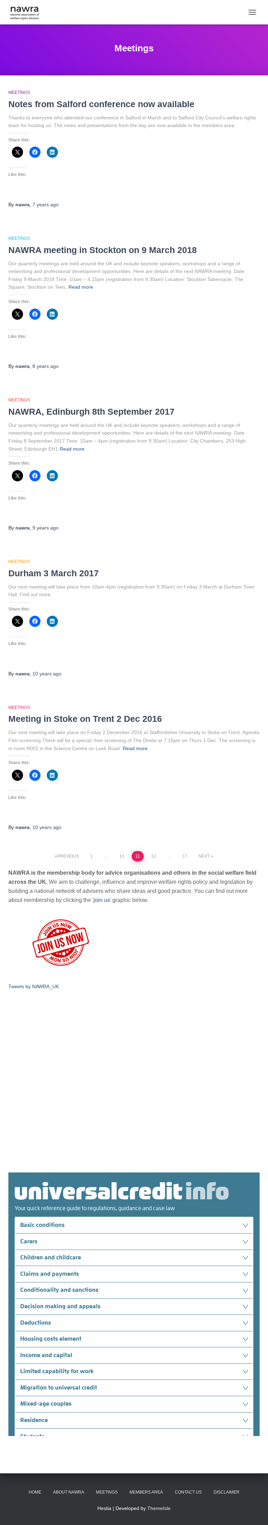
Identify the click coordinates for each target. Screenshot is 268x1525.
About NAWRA (68, 1492)
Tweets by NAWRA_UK (33, 986)
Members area (146, 1492)
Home (35, 1492)
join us (102, 900)
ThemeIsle (159, 1508)
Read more (80, 287)
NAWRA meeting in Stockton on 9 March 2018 (102, 250)
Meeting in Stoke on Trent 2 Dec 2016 (85, 719)
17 (185, 856)
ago (45, 204)
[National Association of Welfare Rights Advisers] (27, 12)
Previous (68, 856)
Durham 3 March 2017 (53, 573)
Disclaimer (226, 1492)
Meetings (19, 92)
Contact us (188, 1492)
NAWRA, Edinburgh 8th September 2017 (91, 411)
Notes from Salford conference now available (101, 104)
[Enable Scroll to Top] (254, 1511)
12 (153, 856)
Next (204, 856)
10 (121, 856)
